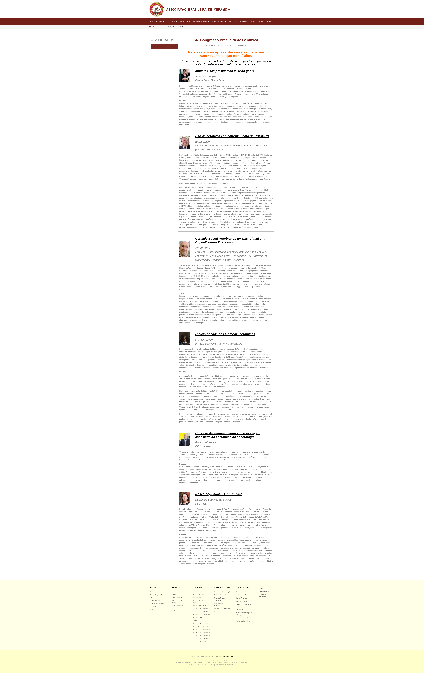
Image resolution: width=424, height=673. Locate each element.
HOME (152, 21)
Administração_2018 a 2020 (157, 596)
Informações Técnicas (200, 21)
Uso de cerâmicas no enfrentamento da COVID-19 (232, 136)
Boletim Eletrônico (177, 611)
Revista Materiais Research (177, 607)
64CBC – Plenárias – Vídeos (164, 46)
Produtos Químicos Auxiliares (220, 604)
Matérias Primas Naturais (222, 595)
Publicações (171, 21)
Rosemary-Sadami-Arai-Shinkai (218, 494)
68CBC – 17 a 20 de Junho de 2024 (199, 601)
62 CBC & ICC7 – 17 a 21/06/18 (200, 619)
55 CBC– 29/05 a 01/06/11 (201, 642)
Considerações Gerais (243, 592)
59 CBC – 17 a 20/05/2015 (201, 629)
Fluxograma (218, 612)
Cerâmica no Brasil (218, 21)
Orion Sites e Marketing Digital (224, 656)
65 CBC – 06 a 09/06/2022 (201, 609)
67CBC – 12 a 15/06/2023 (201, 605)
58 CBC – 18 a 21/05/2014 (201, 632)
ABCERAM (159, 21)
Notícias (253, 21)
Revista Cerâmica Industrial (177, 601)
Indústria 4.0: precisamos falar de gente (224, 71)
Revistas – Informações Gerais (179, 593)
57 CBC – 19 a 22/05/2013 (201, 636)
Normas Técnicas (241, 598)
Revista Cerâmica (177, 597)
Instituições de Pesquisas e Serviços (244, 614)
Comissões (232, 21)
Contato (268, 21)
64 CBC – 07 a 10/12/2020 (201, 612)
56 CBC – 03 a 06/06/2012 (201, 639)
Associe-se (153, 609)
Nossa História (155, 600)
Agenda (261, 21)
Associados (154, 606)
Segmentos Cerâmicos (243, 621)
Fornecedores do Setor (243, 618)
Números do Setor (241, 601)
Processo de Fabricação (222, 609)
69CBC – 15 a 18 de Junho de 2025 (199, 596)
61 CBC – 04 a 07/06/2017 (201, 623)
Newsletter (244, 21)
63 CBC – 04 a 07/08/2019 (201, 615)
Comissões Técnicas (157, 603)
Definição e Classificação (222, 592)
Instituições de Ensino (243, 595)
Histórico (196, 592)
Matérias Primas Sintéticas (219, 599)
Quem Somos (154, 592)
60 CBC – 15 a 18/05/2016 (201, 626)
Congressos (184, 21)
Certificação (239, 609)
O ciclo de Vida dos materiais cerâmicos (225, 334)
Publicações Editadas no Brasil (243, 605)
